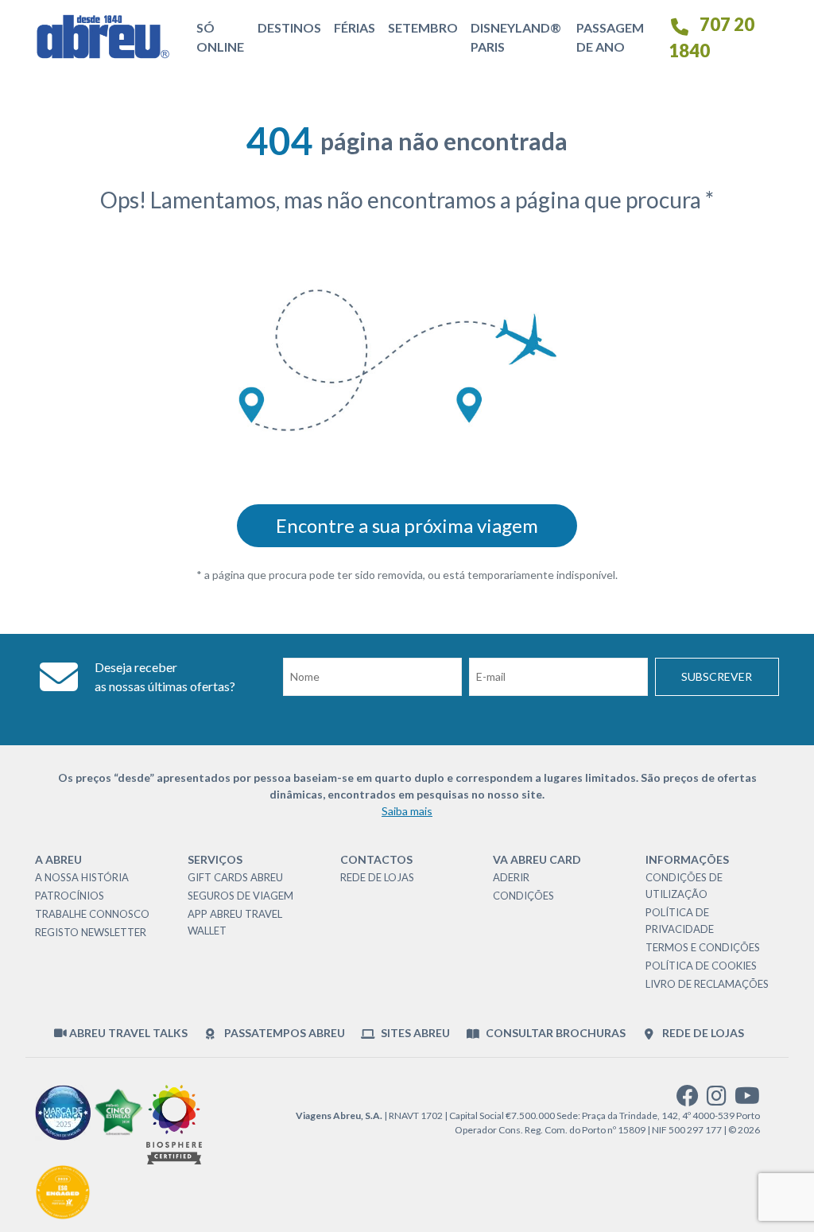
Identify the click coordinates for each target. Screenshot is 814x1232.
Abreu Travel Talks (127, 1033)
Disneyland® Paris (516, 37)
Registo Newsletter (90, 932)
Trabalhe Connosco (92, 913)
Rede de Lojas (377, 877)
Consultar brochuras (554, 1033)
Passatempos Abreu (283, 1033)
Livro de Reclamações (707, 983)
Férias (354, 27)
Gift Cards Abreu (235, 877)
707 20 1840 (711, 37)
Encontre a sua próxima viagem (407, 525)
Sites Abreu (414, 1033)
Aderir (511, 877)
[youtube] (747, 1099)
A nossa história (82, 877)
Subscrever (716, 676)
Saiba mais (407, 811)
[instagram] (717, 1099)
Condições (523, 895)
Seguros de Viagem (240, 895)
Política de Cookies (701, 965)
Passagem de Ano (610, 37)
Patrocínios (69, 895)
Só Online (220, 37)
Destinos (289, 27)
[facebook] (687, 1099)
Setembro (423, 27)
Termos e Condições (702, 947)
